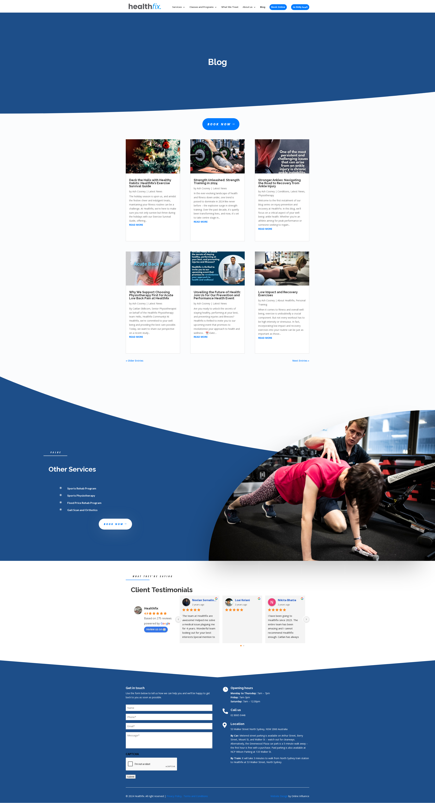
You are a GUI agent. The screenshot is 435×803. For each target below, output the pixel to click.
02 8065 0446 (300, 7)
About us (248, 7)
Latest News (155, 191)
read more (136, 224)
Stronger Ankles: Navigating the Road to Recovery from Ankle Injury (279, 183)
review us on (154, 629)
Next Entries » (300, 360)
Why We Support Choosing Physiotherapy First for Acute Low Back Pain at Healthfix (151, 295)
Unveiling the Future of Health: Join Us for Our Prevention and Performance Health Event (217, 295)
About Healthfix (285, 300)
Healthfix (151, 608)
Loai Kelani (242, 600)
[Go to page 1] (243, 645)
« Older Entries (134, 360)
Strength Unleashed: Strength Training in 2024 (217, 181)
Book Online (278, 7)
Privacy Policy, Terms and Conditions (187, 796)
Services (177, 7)
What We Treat (229, 7)
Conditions (283, 191)
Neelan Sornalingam (204, 600)
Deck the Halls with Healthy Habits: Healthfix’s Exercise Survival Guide (150, 183)
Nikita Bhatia (287, 600)
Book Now (114, 524)
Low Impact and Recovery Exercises (278, 293)
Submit (130, 776)
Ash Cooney (139, 191)
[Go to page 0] (241, 645)
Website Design (279, 796)
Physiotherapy (266, 195)
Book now (219, 124)
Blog (262, 7)
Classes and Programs (201, 7)
